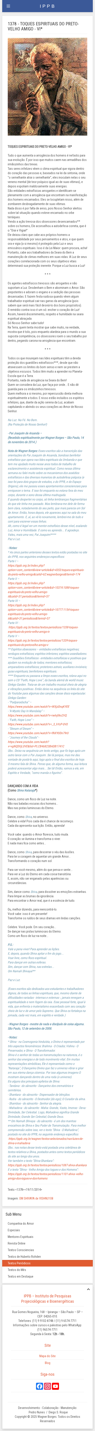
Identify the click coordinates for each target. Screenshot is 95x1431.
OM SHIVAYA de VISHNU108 (36, 1198)
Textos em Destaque (20, 1276)
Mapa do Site (47, 1356)
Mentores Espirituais (20, 1237)
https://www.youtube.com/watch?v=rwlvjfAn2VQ (37, 715)
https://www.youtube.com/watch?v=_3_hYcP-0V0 (38, 724)
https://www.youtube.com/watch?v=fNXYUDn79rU (38, 733)
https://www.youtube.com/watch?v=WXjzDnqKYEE (38, 706)
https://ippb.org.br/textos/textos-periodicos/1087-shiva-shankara (47, 1165)
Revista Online (16, 1243)
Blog (47, 1363)
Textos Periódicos (19, 1263)
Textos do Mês (17, 1270)
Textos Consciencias (21, 1250)
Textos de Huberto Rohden (24, 1256)
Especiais (14, 1230)
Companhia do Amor (21, 1223)
